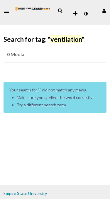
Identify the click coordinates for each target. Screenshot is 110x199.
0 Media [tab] (15, 54)
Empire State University (25, 193)
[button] (8, 12)
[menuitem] (60, 11)
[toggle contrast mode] (85, 13)
